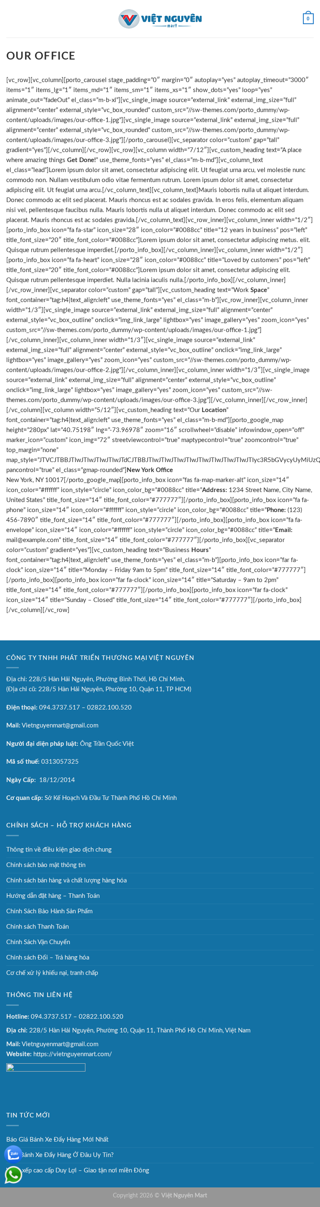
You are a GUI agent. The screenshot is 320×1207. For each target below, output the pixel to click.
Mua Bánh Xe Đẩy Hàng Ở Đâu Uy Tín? (60, 1155)
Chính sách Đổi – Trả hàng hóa (47, 958)
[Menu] (11, 18)
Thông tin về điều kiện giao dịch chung (59, 850)
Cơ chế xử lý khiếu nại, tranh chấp (52, 973)
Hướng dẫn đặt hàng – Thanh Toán (53, 896)
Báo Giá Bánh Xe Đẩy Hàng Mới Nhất (57, 1140)
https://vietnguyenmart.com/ (72, 1054)
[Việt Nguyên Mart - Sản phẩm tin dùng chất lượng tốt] (160, 18)
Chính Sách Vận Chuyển (38, 942)
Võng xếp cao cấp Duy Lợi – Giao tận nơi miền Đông (77, 1170)
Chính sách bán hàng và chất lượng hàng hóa (66, 880)
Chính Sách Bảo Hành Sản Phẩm (49, 911)
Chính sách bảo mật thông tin (45, 865)
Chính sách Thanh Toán (37, 927)
